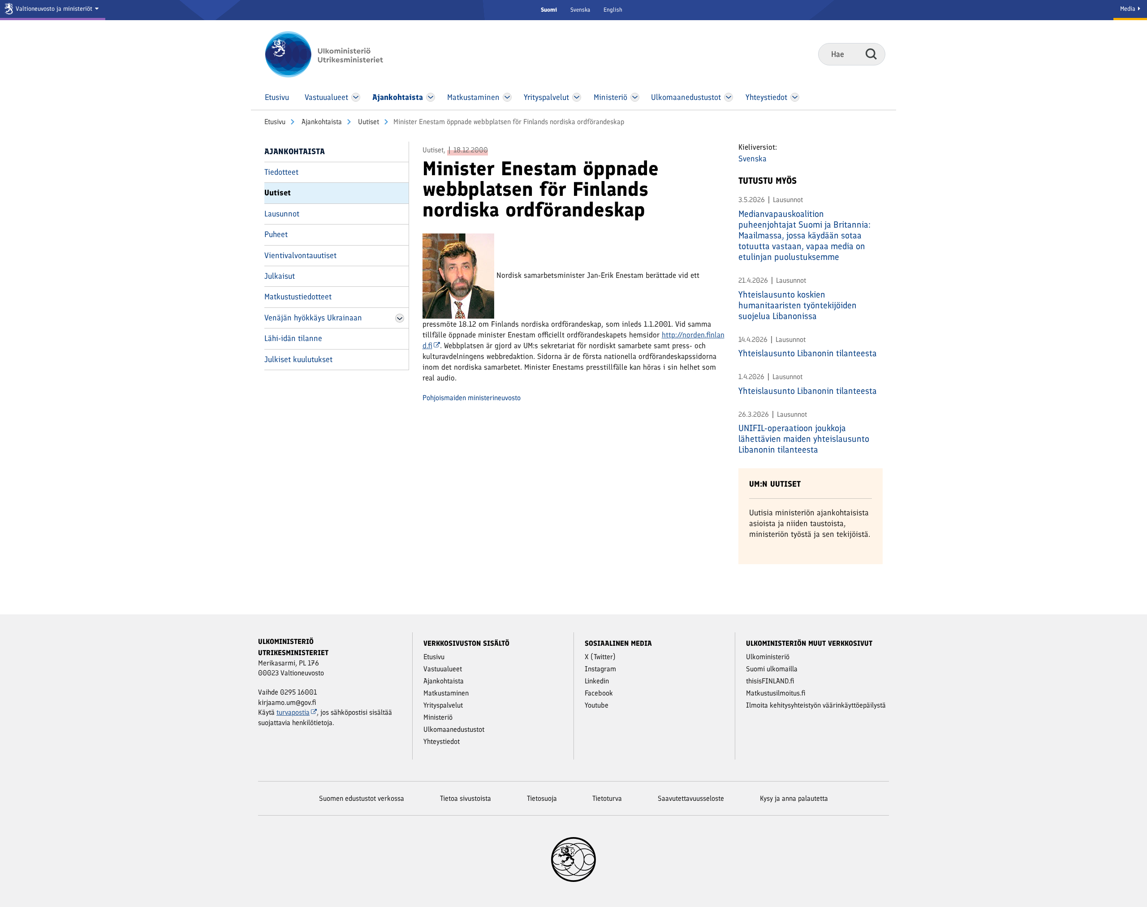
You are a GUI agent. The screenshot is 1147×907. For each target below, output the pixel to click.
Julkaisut (279, 276)
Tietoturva (607, 798)
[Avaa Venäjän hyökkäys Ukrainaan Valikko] (400, 318)
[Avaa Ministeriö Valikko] (635, 97)
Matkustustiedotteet (298, 297)
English (613, 9)
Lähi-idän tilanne (293, 338)
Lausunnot (281, 214)
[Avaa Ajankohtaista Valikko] (430, 97)
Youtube (596, 705)
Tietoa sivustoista (465, 798)
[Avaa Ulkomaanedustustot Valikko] (728, 97)
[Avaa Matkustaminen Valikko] (507, 97)
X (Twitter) (600, 656)
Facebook (599, 693)
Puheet (276, 234)
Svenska (580, 9)
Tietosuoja (542, 798)
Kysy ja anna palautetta (794, 798)
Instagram (600, 669)
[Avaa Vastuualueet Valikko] (356, 97)
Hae (871, 53)
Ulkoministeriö (767, 656)
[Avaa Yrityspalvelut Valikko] (577, 97)
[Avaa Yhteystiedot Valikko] (794, 97)
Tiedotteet (281, 172)
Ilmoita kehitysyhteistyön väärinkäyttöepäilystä (816, 705)
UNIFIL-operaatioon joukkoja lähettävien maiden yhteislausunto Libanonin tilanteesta (803, 439)
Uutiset (367, 121)
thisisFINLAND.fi (770, 681)
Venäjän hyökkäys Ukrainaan (313, 318)
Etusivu (274, 121)
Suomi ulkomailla (772, 669)
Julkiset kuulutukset (298, 359)
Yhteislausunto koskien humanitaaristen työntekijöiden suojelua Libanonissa (797, 305)
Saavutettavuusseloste (691, 798)
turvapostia (293, 712)
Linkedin (597, 681)
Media (1128, 9)
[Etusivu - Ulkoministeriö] (337, 54)
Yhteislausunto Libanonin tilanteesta (807, 353)
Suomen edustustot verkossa (361, 798)
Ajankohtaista (321, 121)
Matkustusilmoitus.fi (776, 693)
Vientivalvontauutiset (300, 255)
